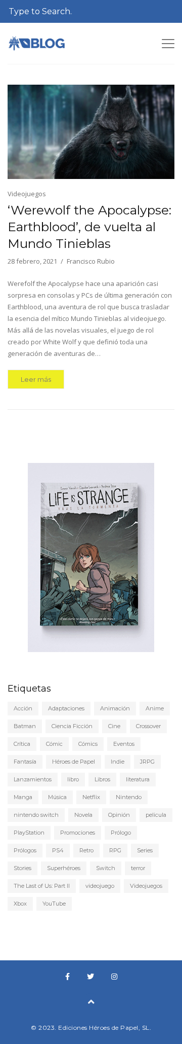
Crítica (22, 743)
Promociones (77, 832)
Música (57, 797)
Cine (114, 726)
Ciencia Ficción (72, 726)
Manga (23, 797)
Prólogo (121, 832)
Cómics (88, 743)
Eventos (123, 743)
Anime (155, 708)
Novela (83, 814)
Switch (105, 868)
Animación (115, 708)
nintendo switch (36, 814)
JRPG (147, 761)
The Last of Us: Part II (42, 885)
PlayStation (29, 832)
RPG (115, 850)
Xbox (20, 903)
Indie (117, 761)
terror (138, 868)
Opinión (119, 814)
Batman (25, 726)
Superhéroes (63, 868)
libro (73, 779)
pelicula (156, 814)
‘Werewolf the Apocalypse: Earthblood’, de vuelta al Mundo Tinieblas (89, 226)
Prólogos (25, 850)
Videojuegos (27, 193)
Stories (22, 868)
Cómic (54, 743)
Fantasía (25, 761)
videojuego (99, 885)
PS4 (58, 850)
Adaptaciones (66, 708)
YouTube (54, 903)
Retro (86, 850)
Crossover (148, 726)
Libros (102, 779)
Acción (23, 708)
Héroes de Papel (73, 761)
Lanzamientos (33, 779)
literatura (138, 779)
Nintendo (129, 797)
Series (145, 850)
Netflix (91, 797)
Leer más (36, 379)
